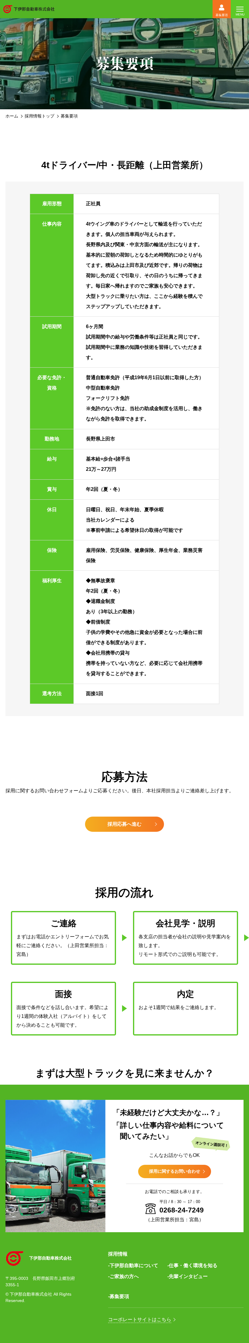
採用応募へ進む (124, 824)
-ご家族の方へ (123, 1276)
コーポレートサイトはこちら (139, 1319)
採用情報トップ (39, 116)
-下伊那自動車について (133, 1265)
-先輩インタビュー (187, 1276)
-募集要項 (118, 1296)
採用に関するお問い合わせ (174, 1171)
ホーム (11, 116)
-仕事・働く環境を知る (192, 1265)
